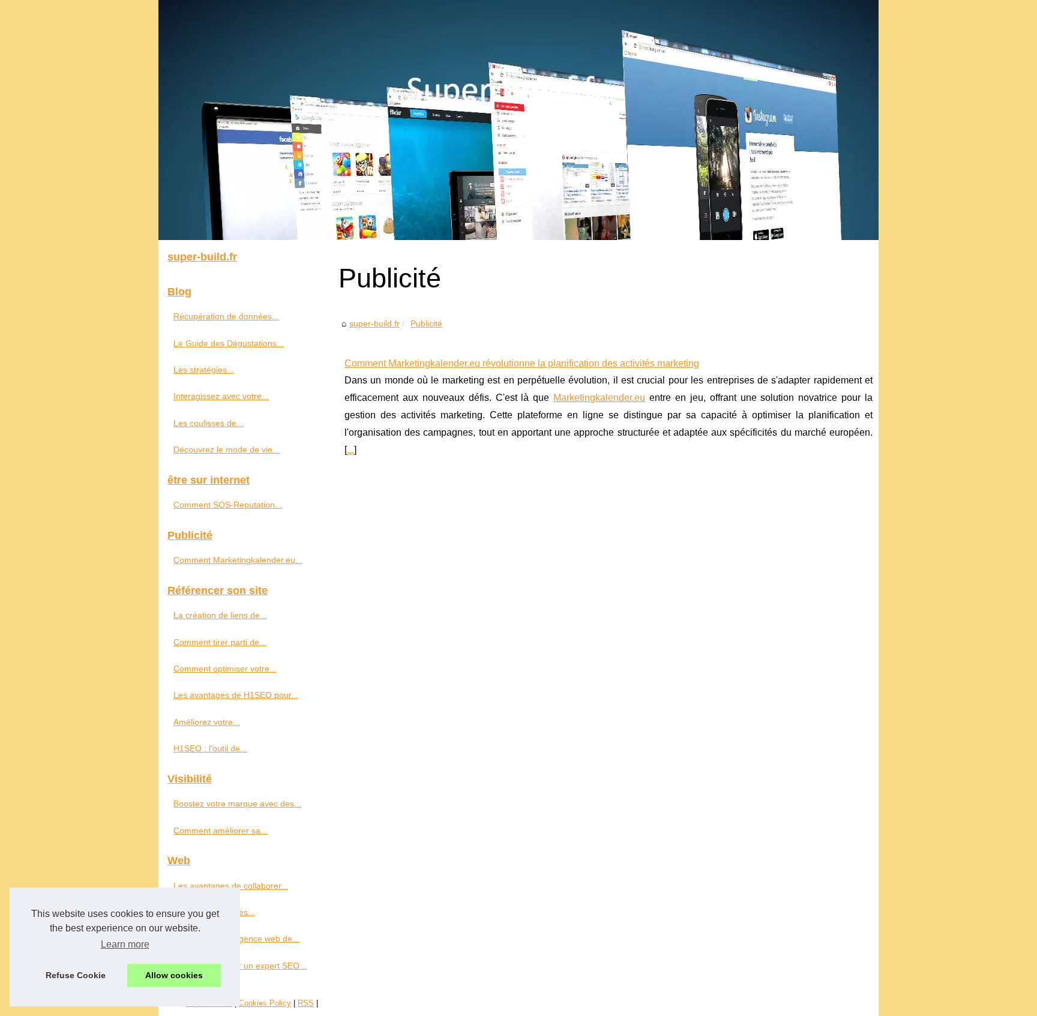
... (350, 450)
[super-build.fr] (518, 120)
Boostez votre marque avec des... (237, 803)
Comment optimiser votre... (225, 668)
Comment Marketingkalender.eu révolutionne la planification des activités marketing (521, 363)
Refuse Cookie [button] (76, 975)
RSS (306, 1003)
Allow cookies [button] (174, 975)
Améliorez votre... (206, 722)
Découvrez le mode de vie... (226, 449)
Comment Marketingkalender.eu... (237, 560)
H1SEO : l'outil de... (210, 748)
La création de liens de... (220, 615)
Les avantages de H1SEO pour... (235, 695)
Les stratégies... (203, 369)
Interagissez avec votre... (221, 396)
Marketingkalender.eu (599, 397)
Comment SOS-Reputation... (227, 505)
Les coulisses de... (208, 423)
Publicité (426, 323)
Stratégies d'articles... (214, 912)
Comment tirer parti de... (219, 642)
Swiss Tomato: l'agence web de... (236, 938)
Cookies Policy (265, 1003)
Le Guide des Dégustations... (228, 343)
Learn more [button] (125, 944)
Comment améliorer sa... (220, 830)
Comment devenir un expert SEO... (240, 965)
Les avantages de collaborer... (230, 886)
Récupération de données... (226, 316)
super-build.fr (374, 323)
